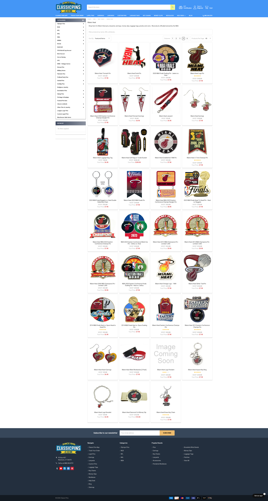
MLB (58, 27)
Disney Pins (60, 67)
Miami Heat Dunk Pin (134, 73)
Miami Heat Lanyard (165, 116)
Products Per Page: (198, 38)
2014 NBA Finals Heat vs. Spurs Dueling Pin (134, 326)
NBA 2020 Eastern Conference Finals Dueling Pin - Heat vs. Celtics (134, 284)
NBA (58, 37)
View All (186, 460)
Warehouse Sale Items (64, 117)
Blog (190, 15)
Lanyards (110, 15)
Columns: (167, 38)
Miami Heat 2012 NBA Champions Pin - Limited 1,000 (197, 243)
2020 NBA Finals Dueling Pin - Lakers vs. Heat (166, 74)
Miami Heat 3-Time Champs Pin (197, 158)
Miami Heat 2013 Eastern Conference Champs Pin (197, 326)
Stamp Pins (60, 94)
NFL (58, 30)
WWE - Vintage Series (63, 64)
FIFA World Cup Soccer (64, 50)
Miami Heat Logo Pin (197, 73)
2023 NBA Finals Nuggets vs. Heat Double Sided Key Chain (102, 201)
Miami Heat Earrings (197, 116)
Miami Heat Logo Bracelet (102, 412)
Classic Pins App (61, 15)
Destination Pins (62, 90)
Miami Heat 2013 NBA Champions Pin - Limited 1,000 (166, 243)
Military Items (61, 70)
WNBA (59, 40)
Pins (154, 447)
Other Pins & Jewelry (63, 107)
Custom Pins (121, 15)
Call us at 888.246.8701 (65, 463)
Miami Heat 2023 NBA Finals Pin (134, 200)
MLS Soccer (61, 54)
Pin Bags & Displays (63, 97)
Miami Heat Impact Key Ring (197, 370)
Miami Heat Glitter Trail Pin (197, 284)
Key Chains (147, 15)
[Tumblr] (57, 468)
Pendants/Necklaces (160, 464)
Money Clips (158, 15)
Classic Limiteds (62, 104)
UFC (58, 60)
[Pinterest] (72, 468)
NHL (58, 33)
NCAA (59, 44)
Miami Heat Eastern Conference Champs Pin (165, 326)
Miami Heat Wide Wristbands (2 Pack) (134, 370)
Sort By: (91, 38)
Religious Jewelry (62, 87)
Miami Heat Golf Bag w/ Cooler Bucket (134, 158)
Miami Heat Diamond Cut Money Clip (134, 412)
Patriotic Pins (61, 74)
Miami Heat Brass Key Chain (166, 412)
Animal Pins (60, 80)
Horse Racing (61, 57)
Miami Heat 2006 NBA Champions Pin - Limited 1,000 (103, 284)
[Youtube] (60, 468)
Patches (186, 457)
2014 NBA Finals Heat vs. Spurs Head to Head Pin (103, 326)
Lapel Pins (90, 15)
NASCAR (60, 47)
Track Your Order (77, 15)
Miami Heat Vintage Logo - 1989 (165, 284)
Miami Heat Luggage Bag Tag (102, 158)
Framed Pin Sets (62, 100)
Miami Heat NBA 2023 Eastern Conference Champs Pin (103, 243)
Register (200, 8)
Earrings (100, 15)
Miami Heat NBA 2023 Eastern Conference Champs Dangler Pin (166, 201)
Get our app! (258, 496)
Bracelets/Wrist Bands (191, 447)
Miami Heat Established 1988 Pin (166, 158)
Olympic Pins (61, 23)
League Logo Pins (62, 110)
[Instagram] (64, 468)
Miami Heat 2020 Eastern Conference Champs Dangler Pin (102, 117)
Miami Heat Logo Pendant (165, 370)
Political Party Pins (62, 77)
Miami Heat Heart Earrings (102, 370)
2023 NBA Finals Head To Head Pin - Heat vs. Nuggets (197, 201)
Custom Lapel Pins (63, 114)
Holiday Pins (61, 84)
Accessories (157, 460)
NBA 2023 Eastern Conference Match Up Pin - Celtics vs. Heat (134, 243)
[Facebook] (68, 468)
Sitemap (91, 487)
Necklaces (170, 15)
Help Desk (180, 15)
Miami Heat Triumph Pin (103, 73)
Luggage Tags (135, 15)
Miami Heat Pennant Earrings (134, 116)
